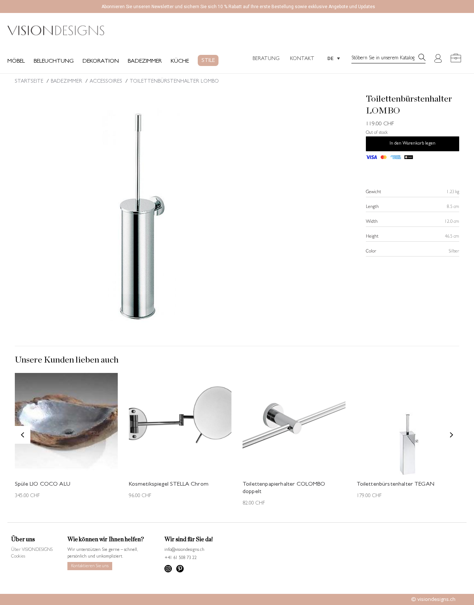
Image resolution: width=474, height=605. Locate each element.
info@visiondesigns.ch (184, 550)
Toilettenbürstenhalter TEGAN (395, 484)
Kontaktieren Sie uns (90, 566)
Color (371, 251)
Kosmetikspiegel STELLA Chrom (168, 484)
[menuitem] (333, 58)
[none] (333, 58)
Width (372, 222)
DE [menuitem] (330, 58)
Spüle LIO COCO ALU (42, 484)
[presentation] (22, 435)
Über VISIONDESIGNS (32, 550)
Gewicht (373, 192)
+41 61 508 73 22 (180, 558)
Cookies (18, 557)
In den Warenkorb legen (412, 144)
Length (372, 207)
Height (372, 237)
